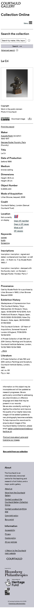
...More (4, 351)
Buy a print (9, 519)
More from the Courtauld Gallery (15, 494)
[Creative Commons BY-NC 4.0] (5, 118)
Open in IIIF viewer (21, 224)
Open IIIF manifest (21, 221)
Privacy (8, 534)
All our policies (11, 542)
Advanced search (9, 50)
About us (8, 489)
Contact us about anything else (16, 510)
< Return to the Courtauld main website (15, 551)
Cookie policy (10, 538)
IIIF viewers (18, 231)
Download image (18, 119)
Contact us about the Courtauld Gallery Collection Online (16, 502)
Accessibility (10, 530)
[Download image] (30, 119)
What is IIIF (18, 227)
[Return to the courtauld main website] (14, 559)
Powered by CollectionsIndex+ (17, 603)
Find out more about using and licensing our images (15, 438)
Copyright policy (11, 515)
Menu (26, 23)
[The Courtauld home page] (11, 5)
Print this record (7, 127)
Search (15, 46)
